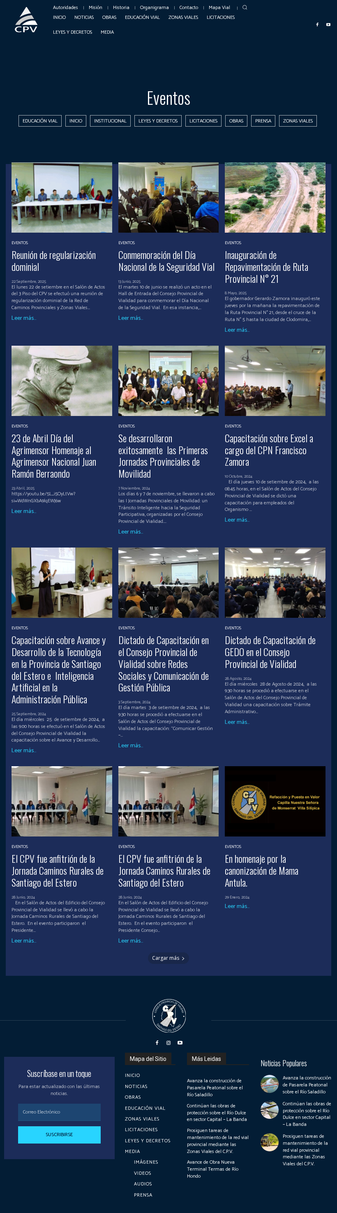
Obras (236, 121)
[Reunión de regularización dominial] (62, 197)
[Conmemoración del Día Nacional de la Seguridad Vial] (168, 197)
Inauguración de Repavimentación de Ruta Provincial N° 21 (266, 266)
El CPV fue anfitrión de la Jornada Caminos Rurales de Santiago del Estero (58, 870)
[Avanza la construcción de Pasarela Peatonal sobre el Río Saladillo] (270, 1084)
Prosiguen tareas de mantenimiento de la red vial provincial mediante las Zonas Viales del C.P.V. (218, 1141)
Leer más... (24, 318)
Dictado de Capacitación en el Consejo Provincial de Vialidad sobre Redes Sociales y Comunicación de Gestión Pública (163, 663)
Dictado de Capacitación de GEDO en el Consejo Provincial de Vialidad (270, 651)
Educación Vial (40, 121)
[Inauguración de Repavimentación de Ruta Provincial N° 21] (275, 197)
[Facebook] (318, 25)
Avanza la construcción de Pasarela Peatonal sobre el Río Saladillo (215, 1088)
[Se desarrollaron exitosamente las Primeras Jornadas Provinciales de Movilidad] (168, 381)
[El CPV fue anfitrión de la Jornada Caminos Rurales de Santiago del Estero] (62, 801)
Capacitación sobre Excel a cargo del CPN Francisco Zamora (269, 449)
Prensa (263, 121)
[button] (245, 7)
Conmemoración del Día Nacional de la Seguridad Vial (166, 260)
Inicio (75, 121)
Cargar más (165, 957)
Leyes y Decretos (158, 121)
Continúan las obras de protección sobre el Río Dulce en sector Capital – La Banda (217, 1113)
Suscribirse (59, 1135)
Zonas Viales (298, 121)
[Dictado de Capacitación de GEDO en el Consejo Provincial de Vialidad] (275, 583)
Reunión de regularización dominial (54, 260)
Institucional (110, 121)
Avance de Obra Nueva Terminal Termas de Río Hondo (212, 1169)
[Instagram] (168, 1043)
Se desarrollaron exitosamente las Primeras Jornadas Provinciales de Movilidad (163, 455)
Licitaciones (203, 121)
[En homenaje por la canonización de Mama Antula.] (275, 801)
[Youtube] (328, 25)
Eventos (20, 243)
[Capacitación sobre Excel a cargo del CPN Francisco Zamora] (275, 381)
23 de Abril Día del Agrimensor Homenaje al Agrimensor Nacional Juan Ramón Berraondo (54, 455)
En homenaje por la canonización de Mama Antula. (261, 870)
